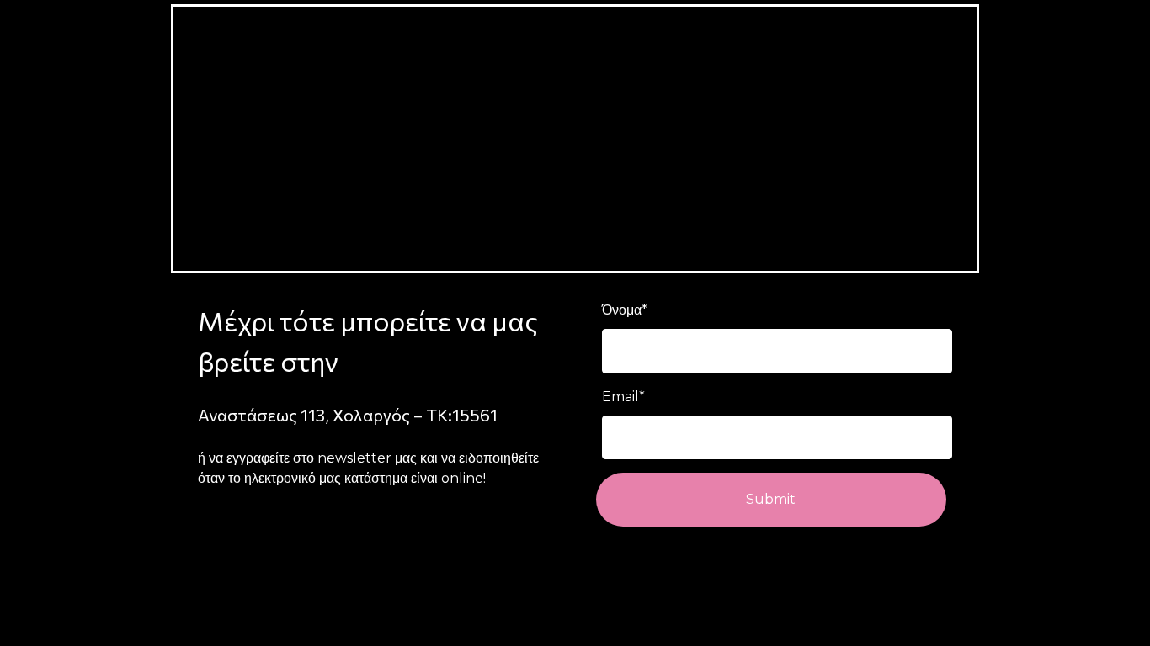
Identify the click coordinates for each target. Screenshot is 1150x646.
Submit (771, 499)
